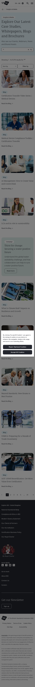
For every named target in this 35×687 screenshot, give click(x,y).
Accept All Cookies (17, 352)
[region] (17, 343)
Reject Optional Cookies (17, 347)
